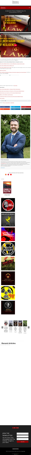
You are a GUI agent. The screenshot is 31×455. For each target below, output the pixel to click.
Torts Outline (2, 98)
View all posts (3, 167)
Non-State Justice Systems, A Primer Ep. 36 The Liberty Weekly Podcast (12, 91)
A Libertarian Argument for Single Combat (15, 391)
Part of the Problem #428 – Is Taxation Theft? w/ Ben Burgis (10, 89)
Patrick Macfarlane (13, 12)
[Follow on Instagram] (14, 427)
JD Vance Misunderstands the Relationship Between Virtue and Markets (15, 416)
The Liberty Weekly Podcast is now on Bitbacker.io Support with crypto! (12, 63)
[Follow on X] (13, 427)
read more (15, 369)
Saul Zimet (14, 418)
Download (12, 102)
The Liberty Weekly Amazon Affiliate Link (7, 65)
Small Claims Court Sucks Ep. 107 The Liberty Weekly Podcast (10, 92)
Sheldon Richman (7, 195)
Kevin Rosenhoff (14, 392)
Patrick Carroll (14, 368)
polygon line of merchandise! (21, 72)
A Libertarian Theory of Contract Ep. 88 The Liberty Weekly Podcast (11, 96)
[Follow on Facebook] (16, 427)
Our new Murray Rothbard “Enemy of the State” (8, 72)
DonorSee (15, 85)
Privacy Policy (23, 451)
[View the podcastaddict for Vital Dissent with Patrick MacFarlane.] (11, 174)
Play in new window (6, 102)
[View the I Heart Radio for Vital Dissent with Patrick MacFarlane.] (8, 174)
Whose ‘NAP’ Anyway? (15, 366)
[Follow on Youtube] (18, 427)
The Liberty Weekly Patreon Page (5, 67)
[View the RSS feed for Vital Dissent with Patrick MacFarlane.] (6, 174)
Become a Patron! (3, 70)
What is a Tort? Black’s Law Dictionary (6, 94)
